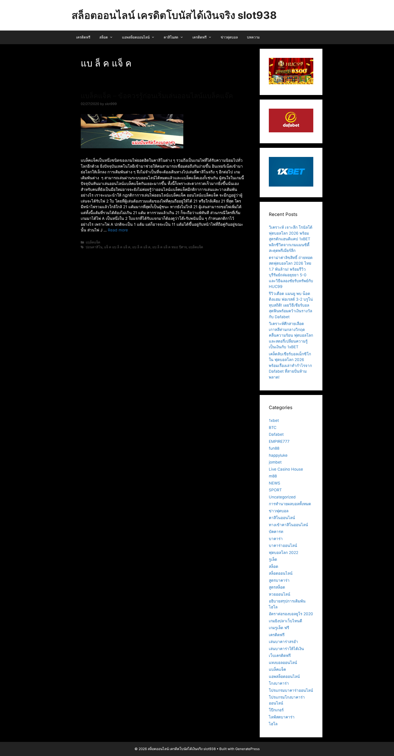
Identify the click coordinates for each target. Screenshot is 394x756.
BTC (272, 427)
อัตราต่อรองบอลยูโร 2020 (291, 614)
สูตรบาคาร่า (279, 580)
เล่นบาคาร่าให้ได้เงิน (286, 648)
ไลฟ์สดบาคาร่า (282, 717)
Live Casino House (286, 469)
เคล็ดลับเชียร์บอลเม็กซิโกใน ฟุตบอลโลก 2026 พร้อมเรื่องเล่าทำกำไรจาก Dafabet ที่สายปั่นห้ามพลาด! (290, 365)
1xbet (274, 420)
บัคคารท (276, 531)
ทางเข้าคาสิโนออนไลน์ (288, 525)
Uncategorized (282, 497)
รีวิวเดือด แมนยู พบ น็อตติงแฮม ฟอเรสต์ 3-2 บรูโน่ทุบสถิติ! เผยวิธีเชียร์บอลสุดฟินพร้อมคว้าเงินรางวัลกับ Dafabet (291, 305)
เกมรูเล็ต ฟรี (279, 627)
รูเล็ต (273, 559)
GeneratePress (247, 749)
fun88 (274, 448)
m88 (273, 476)
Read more (118, 230)
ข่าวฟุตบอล (229, 37)
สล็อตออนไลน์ (281, 573)
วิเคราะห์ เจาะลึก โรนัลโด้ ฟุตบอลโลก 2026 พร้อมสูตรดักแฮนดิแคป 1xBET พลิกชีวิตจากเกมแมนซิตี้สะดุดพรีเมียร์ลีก (290, 239)
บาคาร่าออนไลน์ (283, 545)
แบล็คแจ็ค (93, 242)
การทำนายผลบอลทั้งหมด (290, 504)
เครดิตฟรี (83, 37)
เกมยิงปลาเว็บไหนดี (285, 621)
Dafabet (276, 434)
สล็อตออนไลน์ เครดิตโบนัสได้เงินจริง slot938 (174, 15)
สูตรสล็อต (277, 587)
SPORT (275, 490)
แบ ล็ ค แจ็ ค (141, 247)
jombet (275, 462)
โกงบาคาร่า (279, 683)
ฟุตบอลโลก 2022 (283, 552)
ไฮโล (273, 724)
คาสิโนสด (171, 37)
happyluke (278, 455)
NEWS (274, 483)
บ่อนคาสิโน (94, 247)
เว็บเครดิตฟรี (280, 655)
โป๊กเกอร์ (276, 710)
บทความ (253, 37)
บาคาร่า (276, 538)
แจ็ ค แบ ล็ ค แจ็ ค (117, 247)
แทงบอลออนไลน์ (283, 662)
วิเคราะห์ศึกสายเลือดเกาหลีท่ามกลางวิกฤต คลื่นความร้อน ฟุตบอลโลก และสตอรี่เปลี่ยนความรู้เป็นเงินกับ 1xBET (291, 335)
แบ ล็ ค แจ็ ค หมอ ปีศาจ (169, 247)
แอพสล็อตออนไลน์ (136, 37)
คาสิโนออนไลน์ (282, 517)
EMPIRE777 (279, 441)
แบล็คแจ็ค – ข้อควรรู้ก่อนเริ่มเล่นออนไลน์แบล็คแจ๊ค (157, 96)
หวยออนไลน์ (279, 594)
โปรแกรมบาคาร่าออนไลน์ (291, 690)
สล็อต (103, 37)
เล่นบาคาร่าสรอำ (283, 641)
